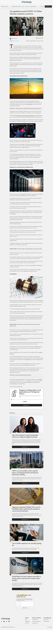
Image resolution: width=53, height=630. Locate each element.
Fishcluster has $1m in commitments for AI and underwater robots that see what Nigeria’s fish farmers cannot (28, 108)
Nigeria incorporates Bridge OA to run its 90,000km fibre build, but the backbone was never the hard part (26, 509)
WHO (15, 383)
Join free (25, 607)
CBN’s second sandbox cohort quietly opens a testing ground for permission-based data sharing (25, 473)
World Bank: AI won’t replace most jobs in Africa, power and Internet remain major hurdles (26, 578)
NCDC (12, 383)
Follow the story (25, 446)
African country (28, 359)
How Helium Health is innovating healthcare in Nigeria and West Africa (29, 248)
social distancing (29, 104)
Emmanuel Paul (14, 38)
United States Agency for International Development (25, 115)
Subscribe (47, 6)
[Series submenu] (24, 6)
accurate (11, 60)
